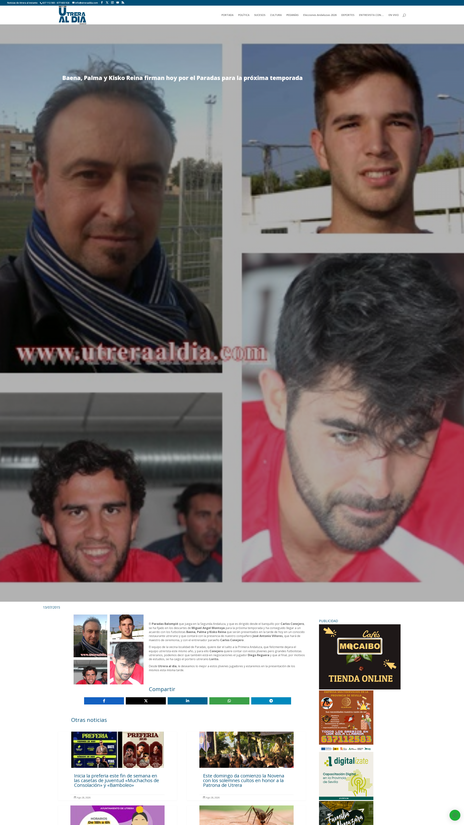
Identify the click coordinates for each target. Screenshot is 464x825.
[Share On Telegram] (271, 700)
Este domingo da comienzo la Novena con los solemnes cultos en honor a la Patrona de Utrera (246, 766)
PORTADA (227, 15)
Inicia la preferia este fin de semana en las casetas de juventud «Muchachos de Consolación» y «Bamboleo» (117, 766)
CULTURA (276, 15)
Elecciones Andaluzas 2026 (320, 15)
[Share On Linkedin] (188, 700)
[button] (455, 815)
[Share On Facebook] (104, 700)
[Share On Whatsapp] (229, 700)
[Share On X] (146, 700)
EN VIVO (394, 15)
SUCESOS (259, 15)
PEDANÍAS (292, 15)
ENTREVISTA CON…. (371, 15)
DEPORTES (347, 15)
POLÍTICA (243, 15)
